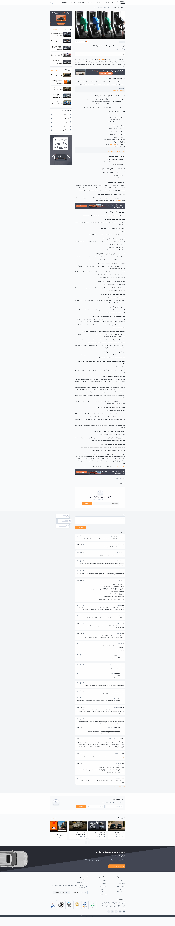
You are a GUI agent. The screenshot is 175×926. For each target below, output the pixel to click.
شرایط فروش (73, 2)
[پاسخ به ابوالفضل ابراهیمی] (84, 739)
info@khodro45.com (80, 882)
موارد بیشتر (54, 29)
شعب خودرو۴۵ (103, 889)
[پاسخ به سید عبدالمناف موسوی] (83, 536)
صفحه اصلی (123, 8)
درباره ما (104, 880)
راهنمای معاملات (64, 2)
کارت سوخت (101, 59)
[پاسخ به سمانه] (83, 691)
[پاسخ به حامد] (83, 778)
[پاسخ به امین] (83, 753)
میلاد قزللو (123, 49)
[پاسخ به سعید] (83, 544)
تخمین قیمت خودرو (121, 886)
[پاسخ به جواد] (83, 615)
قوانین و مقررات (103, 894)
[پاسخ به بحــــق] (83, 581)
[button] (86, 842)
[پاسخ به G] (83, 643)
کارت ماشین (113, 144)
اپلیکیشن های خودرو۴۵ (78, 892)
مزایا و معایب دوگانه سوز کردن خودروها (115, 151)
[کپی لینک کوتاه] (124, 478)
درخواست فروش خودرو (118, 866)
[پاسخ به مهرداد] (84, 707)
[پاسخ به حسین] (83, 571)
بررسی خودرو (89, 2)
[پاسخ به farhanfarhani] (83, 561)
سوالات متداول (103, 886)
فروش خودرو (122, 880)
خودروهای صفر (118, 200)
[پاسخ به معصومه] (83, 719)
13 (81, 707)
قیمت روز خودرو (122, 883)
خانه (113, 2)
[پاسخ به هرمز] (83, 763)
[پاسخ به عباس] (83, 605)
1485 (84, 879)
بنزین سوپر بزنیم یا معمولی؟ (118, 90)
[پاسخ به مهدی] (83, 623)
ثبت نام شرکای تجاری (120, 892)
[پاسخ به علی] (83, 552)
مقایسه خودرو (81, 2)
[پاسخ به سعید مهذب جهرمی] (83, 665)
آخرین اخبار (107, 2)
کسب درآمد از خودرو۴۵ (60, 892)
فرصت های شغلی (102, 892)
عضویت (86, 503)
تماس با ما (104, 883)
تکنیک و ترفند (116, 8)
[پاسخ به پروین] (84, 683)
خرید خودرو (122, 889)
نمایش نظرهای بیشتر (120, 786)
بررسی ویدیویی (97, 2)
